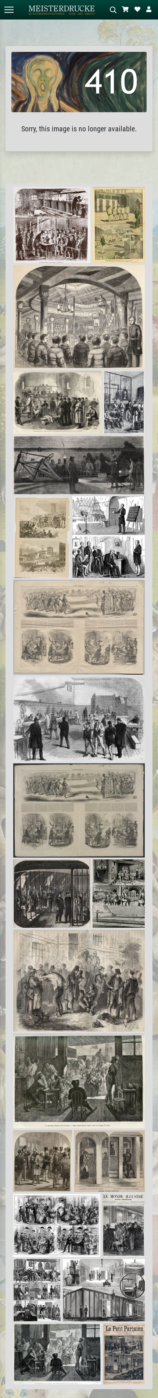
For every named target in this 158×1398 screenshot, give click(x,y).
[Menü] (8, 9)
